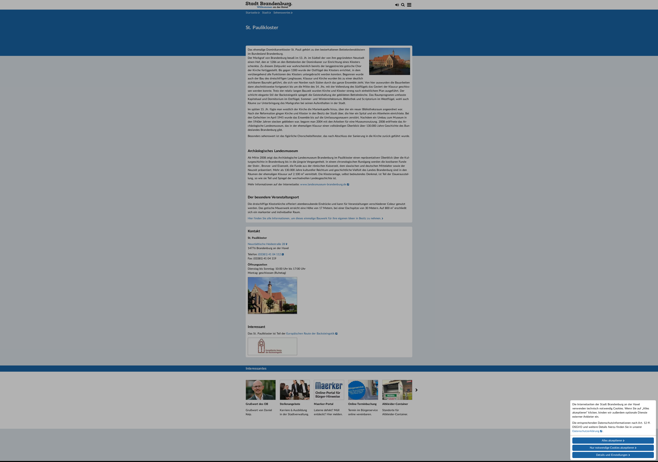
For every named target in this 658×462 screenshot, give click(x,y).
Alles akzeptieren (612, 440)
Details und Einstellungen (611, 455)
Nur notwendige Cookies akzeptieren (612, 447)
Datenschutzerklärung (585, 431)
